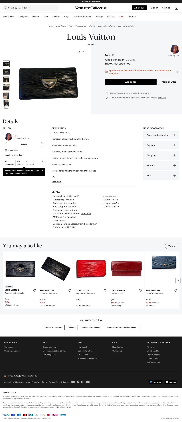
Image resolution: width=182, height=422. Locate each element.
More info (130, 59)
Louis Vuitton (61, 26)
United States (27, 418)
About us (151, 347)
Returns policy (49, 354)
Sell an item (139, 7)
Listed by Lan (173, 55)
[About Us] (138, 17)
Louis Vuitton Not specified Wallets (122, 327)
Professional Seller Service (89, 358)
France (5, 418)
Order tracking (49, 347)
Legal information (33, 382)
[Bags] (71, 17)
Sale (121, 16)
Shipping (151, 155)
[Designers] (30, 17)
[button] (176, 8)
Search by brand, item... (18, 7)
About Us (132, 16)
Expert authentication (158, 135)
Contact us (117, 351)
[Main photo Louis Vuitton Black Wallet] (6, 64)
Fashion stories (153, 362)
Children (56, 16)
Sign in (154, 7)
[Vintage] (105, 17)
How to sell (82, 347)
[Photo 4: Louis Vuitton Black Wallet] (6, 87)
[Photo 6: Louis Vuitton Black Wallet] (6, 103)
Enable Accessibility (91, 1)
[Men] (50, 17)
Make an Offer (169, 81)
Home (50, 26)
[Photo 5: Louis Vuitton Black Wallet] (6, 95)
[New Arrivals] (16, 17)
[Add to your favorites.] (34, 290)
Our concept (9, 347)
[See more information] (177, 72)
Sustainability (153, 351)
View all (172, 246)
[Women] (42, 17)
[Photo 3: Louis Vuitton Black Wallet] (6, 79)
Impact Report (153, 354)
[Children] (62, 17)
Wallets (92, 26)
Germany (37, 418)
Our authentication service (54, 351)
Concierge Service (12, 351)
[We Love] (117, 17)
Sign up (166, 7)
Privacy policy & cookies (59, 382)
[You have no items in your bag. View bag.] (176, 8)
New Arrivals (8, 16)
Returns (151, 165)
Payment (151, 145)
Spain (44, 418)
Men (46, 16)
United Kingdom (15, 418)
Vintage (99, 16)
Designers (23, 16)
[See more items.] (6, 107)
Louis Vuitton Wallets (106, 26)
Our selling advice (85, 351)
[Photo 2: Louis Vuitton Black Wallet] (6, 71)
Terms (44, 382)
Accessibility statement (13, 382)
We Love (111, 16)
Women (35, 16)
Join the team (153, 358)
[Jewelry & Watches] (93, 17)
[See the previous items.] (6, 60)
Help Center (117, 347)
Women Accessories (77, 26)
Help (149, 175)
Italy (49, 418)
